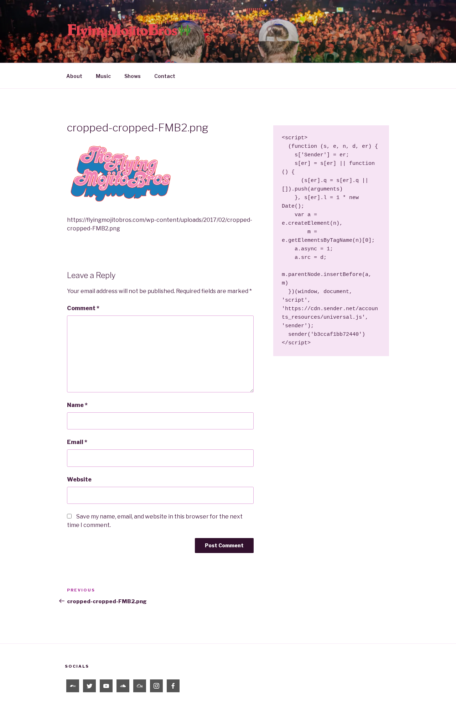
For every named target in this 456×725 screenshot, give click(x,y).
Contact (164, 76)
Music (103, 76)
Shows (132, 76)
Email (77, 442)
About (74, 76)
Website (79, 479)
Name (77, 405)
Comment (83, 308)
